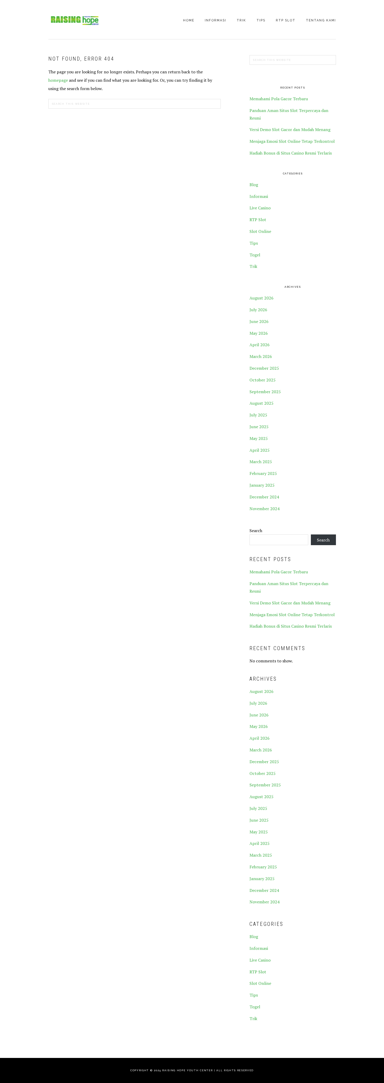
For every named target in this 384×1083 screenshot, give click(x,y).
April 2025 (259, 450)
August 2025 (261, 403)
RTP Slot (257, 219)
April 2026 (259, 345)
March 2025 (260, 461)
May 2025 (258, 438)
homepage (58, 80)
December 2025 (264, 368)
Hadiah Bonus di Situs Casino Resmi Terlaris (290, 153)
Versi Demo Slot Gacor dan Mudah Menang (289, 129)
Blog (253, 184)
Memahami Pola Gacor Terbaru (278, 99)
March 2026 (260, 356)
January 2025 (262, 485)
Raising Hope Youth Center (74, 20)
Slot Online (260, 231)
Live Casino (260, 208)
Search (255, 530)
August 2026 (261, 298)
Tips (253, 243)
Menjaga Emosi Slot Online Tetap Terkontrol (292, 141)
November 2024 (264, 508)
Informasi (258, 196)
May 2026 (258, 333)
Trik (253, 266)
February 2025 (263, 473)
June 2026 (259, 321)
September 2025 (265, 392)
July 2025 (258, 415)
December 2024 (264, 497)
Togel (254, 255)
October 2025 (262, 380)
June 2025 (259, 426)
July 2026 (258, 310)
